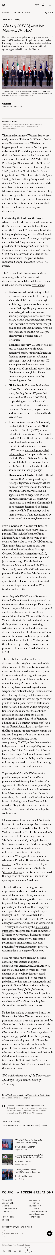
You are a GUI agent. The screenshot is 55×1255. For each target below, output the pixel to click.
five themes (38, 285)
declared (6, 864)
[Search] (43, 5)
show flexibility (27, 758)
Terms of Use (34, 1217)
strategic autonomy (32, 723)
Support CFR (7, 1203)
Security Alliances (11, 20)
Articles (5, 12)
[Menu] (50, 5)
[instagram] (20, 1251)
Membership (34, 1200)
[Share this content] (27, 1250)
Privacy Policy (8, 1217)
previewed (40, 600)
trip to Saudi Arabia (13, 939)
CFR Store (33, 1209)
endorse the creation (32, 405)
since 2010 (40, 553)
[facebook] (4, 1251)
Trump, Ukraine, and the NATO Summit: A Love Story (28, 1171)
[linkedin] (9, 1251)
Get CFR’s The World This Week (17, 1227)
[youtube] (15, 1251)
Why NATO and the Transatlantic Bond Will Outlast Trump (30, 1141)
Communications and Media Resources (38, 1212)
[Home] (3, 5)
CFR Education (8, 1209)
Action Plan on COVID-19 (30, 397)
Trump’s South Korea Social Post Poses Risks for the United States (29, 1156)
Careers (5, 1206)
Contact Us (7, 1211)
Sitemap (5, 1220)
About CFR (7, 1200)
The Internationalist (15, 1095)
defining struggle (12, 872)
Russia (44, 1125)
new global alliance (35, 372)
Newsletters (34, 1206)
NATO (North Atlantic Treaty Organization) (21, 1125)
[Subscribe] (49, 1233)
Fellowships (34, 1203)
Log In (36, 5)
